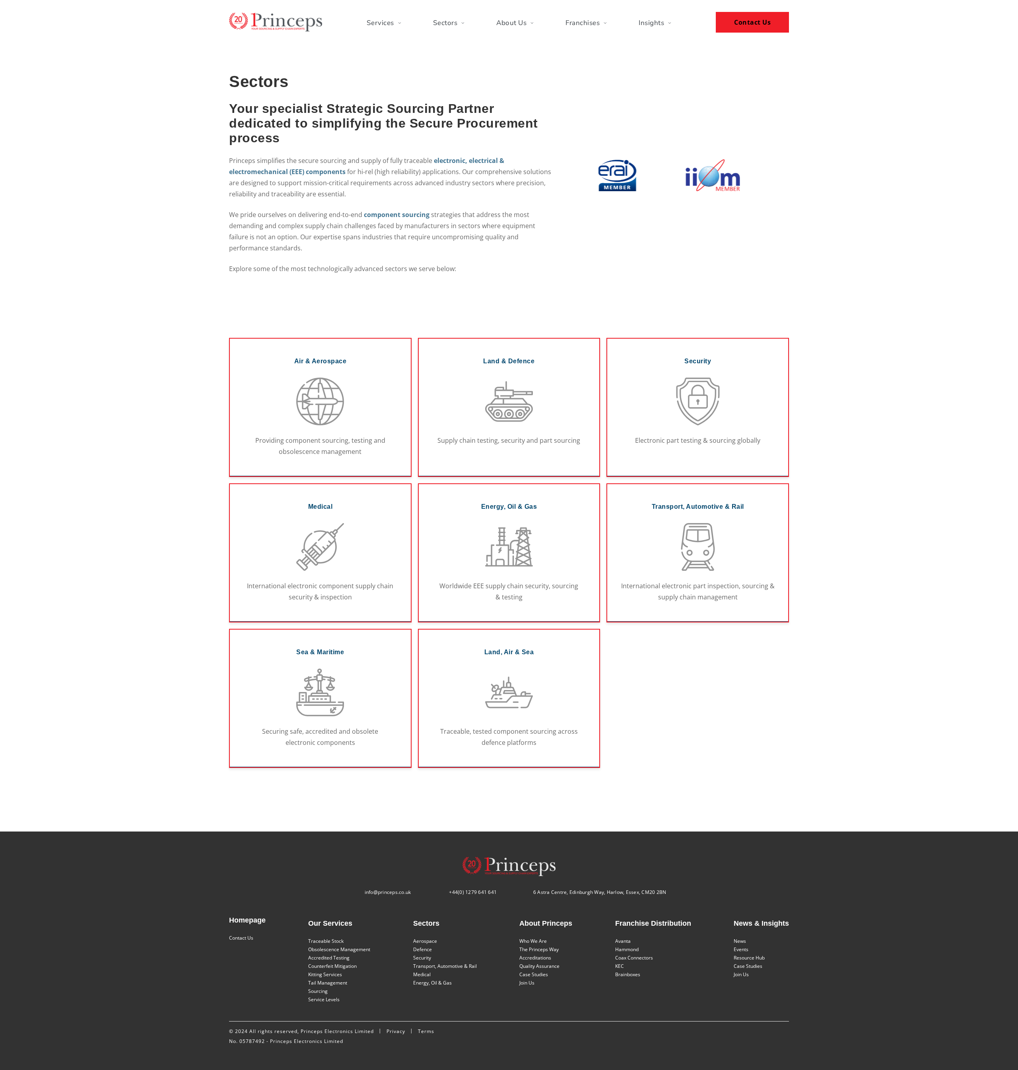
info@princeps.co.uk (388, 892)
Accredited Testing (329, 957)
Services (380, 22)
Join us (526, 982)
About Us (511, 22)
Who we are (533, 941)
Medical (422, 974)
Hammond (627, 949)
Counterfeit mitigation (332, 966)
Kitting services (325, 974)
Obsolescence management (339, 949)
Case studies (533, 974)
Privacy (396, 1031)
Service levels (324, 999)
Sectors (445, 22)
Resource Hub (749, 957)
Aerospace (425, 941)
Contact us (241, 937)
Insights (651, 22)
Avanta (623, 941)
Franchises (582, 22)
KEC (619, 966)
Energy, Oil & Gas (432, 982)
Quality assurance (539, 966)
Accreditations (535, 957)
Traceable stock (326, 941)
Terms (426, 1031)
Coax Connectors (634, 957)
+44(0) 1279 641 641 (473, 892)
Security (422, 957)
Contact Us (752, 22)
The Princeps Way (539, 949)
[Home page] (275, 22)
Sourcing (318, 991)
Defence (422, 949)
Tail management (327, 982)
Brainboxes (627, 974)
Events (741, 949)
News (740, 941)
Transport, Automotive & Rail (445, 966)
